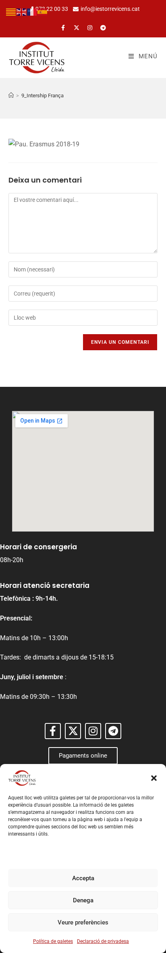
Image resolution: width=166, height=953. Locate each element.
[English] (22, 11)
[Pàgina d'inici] (11, 95)
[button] (154, 778)
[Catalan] (11, 11)
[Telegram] (103, 27)
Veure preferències (83, 922)
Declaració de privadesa (103, 941)
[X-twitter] (76, 27)
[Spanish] (42, 11)
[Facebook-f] (63, 27)
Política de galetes (53, 941)
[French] (32, 11)
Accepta (83, 878)
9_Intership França (42, 95)
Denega (83, 900)
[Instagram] (89, 27)
